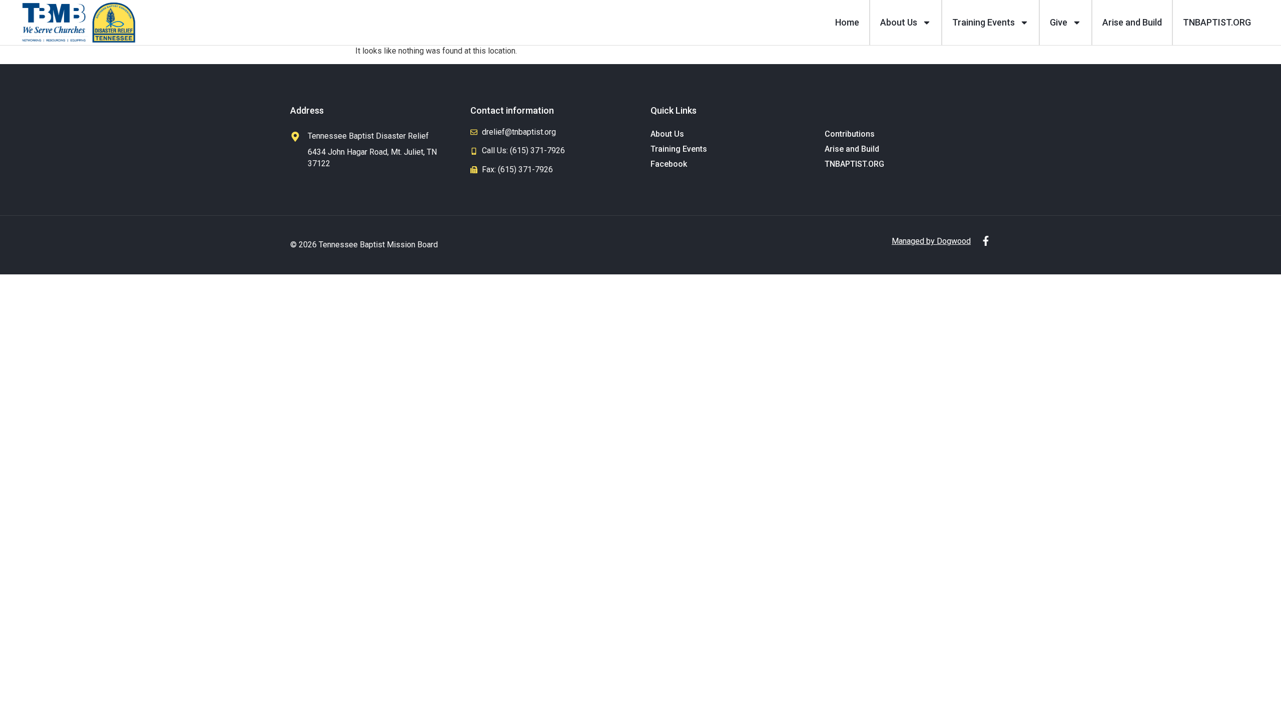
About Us (898, 22)
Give (1058, 22)
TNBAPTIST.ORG (1217, 22)
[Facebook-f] (986, 241)
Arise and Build (1132, 22)
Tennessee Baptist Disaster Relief (368, 136)
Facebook (669, 164)
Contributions (850, 134)
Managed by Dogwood (931, 241)
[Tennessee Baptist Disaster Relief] (295, 137)
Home (847, 22)
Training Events (983, 22)
